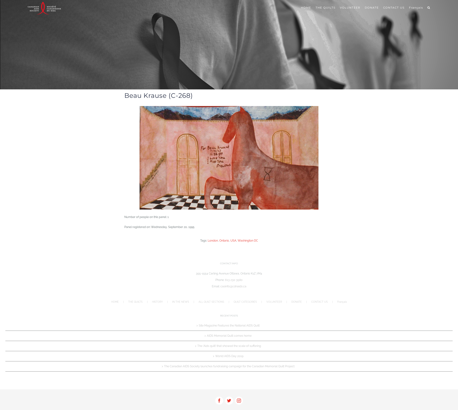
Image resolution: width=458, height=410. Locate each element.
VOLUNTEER (274, 301)
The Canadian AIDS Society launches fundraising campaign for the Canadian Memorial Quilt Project (229, 366)
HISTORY (157, 301)
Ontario (224, 240)
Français (342, 301)
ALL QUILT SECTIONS (211, 301)
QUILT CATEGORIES (245, 301)
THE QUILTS (135, 301)
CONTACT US (319, 301)
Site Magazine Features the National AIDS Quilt (229, 325)
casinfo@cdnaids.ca (233, 286)
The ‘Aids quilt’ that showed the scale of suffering (229, 346)
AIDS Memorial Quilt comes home (229, 335)
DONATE (296, 301)
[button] (428, 7)
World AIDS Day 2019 (229, 356)
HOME (115, 301)
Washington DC (248, 240)
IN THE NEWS (180, 301)
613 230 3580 (234, 280)
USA (233, 240)
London (213, 240)
